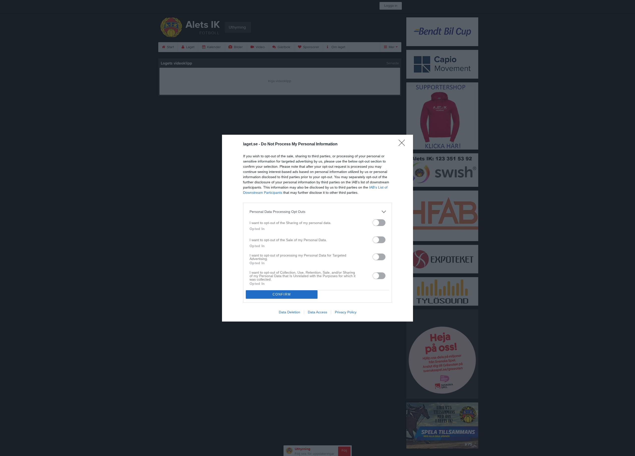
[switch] (379, 222)
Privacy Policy (345, 312)
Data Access (317, 312)
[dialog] (317, 228)
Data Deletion (289, 312)
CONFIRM (282, 294)
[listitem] (317, 211)
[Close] (403, 144)
